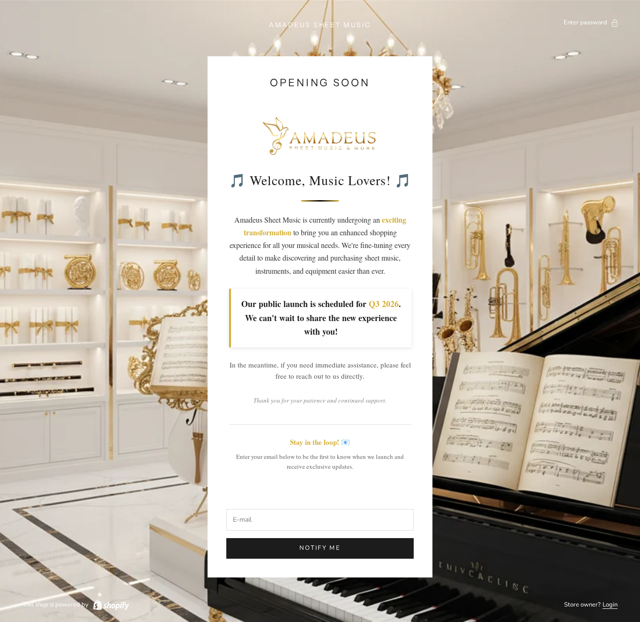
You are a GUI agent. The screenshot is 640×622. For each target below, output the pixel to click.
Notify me (320, 548)
